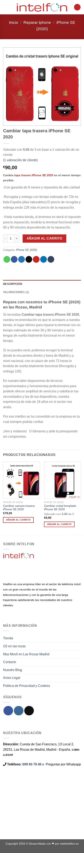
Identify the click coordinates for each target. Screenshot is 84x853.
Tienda (8, 638)
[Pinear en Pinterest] (36, 259)
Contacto (9, 662)
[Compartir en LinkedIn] (43, 259)
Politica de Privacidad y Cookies (26, 685)
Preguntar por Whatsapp (63, 764)
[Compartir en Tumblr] (51, 259)
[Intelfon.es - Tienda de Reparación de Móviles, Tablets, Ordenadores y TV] (42, 7)
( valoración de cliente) (20, 160)
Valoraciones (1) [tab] (16, 292)
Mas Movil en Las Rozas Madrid (26, 654)
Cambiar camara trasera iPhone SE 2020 (19, 507)
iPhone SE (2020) (26, 249)
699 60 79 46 (31, 764)
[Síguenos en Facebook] (8, 711)
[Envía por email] (28, 259)
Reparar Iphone (37, 22)
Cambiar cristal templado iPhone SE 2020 (60, 507)
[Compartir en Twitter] (21, 259)
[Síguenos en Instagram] (18, 711)
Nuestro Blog (12, 670)
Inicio (13, 22)
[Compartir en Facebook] (14, 259)
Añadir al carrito (44, 238)
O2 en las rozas (14, 646)
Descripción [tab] (12, 283)
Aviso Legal (11, 677)
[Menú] (5, 7)
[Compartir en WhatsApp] (6, 259)
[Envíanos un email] (29, 711)
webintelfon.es (69, 843)
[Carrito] (77, 7)
